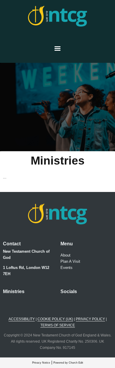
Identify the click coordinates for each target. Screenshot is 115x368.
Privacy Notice (41, 362)
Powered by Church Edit (68, 362)
